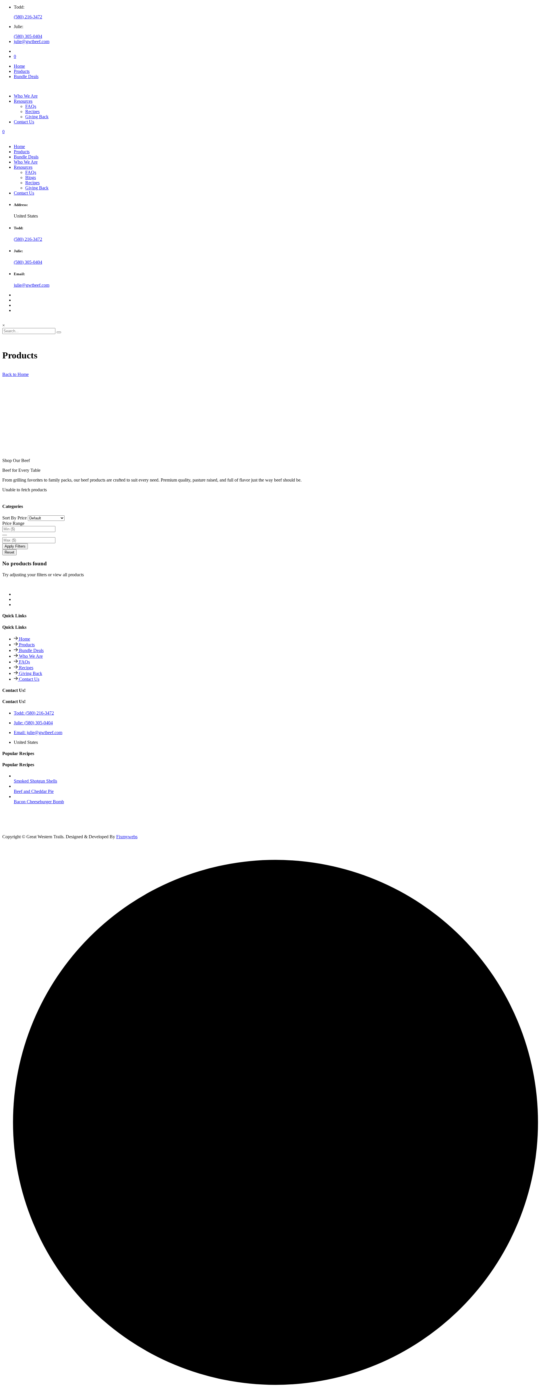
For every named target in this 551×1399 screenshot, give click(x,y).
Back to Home (15, 374)
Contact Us (24, 121)
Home (19, 66)
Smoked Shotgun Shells (35, 781)
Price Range (13, 523)
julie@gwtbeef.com (31, 41)
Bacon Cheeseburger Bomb (39, 801)
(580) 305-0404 (28, 36)
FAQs (30, 172)
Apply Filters (15, 546)
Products (22, 71)
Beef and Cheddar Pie (34, 791)
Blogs (30, 177)
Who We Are (26, 96)
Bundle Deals (26, 76)
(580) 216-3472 (28, 16)
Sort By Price (14, 517)
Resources (23, 101)
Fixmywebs (126, 836)
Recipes (32, 182)
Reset (9, 552)
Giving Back (36, 187)
